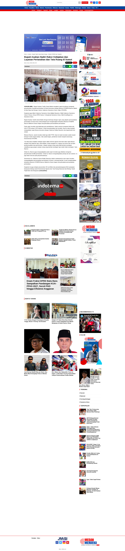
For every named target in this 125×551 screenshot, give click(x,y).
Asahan (62, 10)
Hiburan (55, 8)
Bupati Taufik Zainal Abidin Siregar (39, 54)
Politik (72, 8)
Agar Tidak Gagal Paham (93, 479)
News (37, 8)
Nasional (61, 8)
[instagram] (91, 3)
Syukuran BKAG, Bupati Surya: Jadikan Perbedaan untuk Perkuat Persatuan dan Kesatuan (68, 231)
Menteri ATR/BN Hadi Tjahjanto (55, 54)
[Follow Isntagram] (64, 542)
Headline (32, 8)
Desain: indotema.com (62, 549)
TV (96, 8)
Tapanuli (45, 10)
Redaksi (34, 538)
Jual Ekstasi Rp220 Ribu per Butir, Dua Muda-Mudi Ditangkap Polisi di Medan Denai (35, 373)
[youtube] (100, 3)
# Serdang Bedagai (84, 399)
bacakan (69, 62)
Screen (85, 2)
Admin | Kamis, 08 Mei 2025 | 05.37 (30, 62)
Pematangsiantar (89, 10)
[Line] (70, 66)
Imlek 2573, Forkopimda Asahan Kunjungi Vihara (40, 239)
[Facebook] (75, 66)
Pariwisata (48, 8)
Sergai (81, 10)
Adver (89, 8)
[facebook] (94, 3)
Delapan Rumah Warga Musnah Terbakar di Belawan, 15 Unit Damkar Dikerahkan (93, 490)
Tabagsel (39, 10)
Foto (93, 8)
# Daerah (81, 393)
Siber (38, 538)
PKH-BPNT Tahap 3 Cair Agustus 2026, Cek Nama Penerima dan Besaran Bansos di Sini (94, 446)
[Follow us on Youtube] (67, 542)
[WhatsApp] (67, 66)
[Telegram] (64, 66)
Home (26, 8)
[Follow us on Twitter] (60, 542)
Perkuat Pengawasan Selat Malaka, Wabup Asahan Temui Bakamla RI (67, 240)
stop (75, 62)
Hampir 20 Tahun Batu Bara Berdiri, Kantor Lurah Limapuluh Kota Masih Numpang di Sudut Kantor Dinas (62, 321)
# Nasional (82, 396)
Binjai (50, 10)
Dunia (67, 8)
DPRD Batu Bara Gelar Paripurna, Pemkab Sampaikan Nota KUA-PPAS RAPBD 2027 (67, 289)
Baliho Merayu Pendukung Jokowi (92, 462)
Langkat (56, 10)
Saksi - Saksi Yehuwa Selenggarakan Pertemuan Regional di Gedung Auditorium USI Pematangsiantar (93, 429)
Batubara (75, 10)
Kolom (84, 8)
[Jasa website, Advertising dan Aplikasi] (50, 201)
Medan (33, 10)
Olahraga (78, 8)
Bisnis (42, 8)
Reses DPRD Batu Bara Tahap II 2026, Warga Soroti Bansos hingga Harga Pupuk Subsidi (67, 271)
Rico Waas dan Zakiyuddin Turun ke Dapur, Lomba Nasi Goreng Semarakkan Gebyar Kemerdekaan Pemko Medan (63, 373)
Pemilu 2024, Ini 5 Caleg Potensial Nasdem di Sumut (93, 454)
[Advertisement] (62, 24)
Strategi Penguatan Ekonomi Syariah (92, 471)
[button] (99, 7)
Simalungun (68, 10)
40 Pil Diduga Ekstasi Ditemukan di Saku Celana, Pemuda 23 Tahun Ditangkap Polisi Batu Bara (93, 420)
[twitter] (97, 3)
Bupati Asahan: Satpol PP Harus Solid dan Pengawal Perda (40, 230)
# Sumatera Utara (84, 402)
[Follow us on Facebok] (57, 542)
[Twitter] (72, 66)
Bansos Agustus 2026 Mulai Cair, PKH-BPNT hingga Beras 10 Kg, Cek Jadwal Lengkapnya (93, 437)
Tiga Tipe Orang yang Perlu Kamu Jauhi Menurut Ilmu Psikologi (93, 411)
